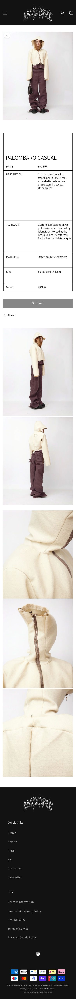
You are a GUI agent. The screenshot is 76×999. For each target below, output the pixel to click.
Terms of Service (18, 928)
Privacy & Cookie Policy (22, 937)
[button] (5, 12)
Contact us (14, 868)
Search (12, 833)
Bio (10, 859)
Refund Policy (16, 919)
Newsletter (15, 877)
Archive (12, 842)
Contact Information (21, 902)
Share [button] (11, 315)
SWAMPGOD (18, 985)
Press (11, 850)
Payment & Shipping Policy (24, 911)
